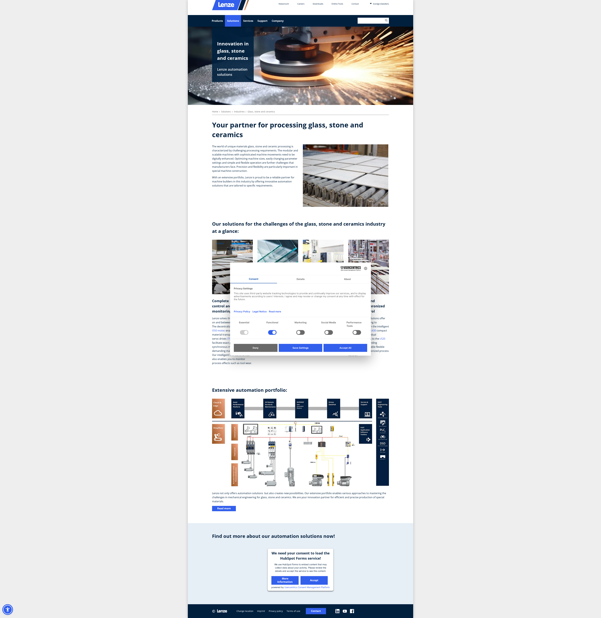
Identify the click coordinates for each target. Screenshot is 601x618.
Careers (300, 3)
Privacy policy (276, 611)
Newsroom (284, 3)
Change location (244, 611)
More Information (285, 580)
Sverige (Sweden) (380, 3)
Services (248, 21)
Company (278, 21)
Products (217, 21)
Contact (355, 3)
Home (215, 111)
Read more (224, 508)
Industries (239, 111)
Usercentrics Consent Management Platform (307, 587)
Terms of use (293, 611)
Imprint (261, 611)
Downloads (318, 3)
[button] (7, 609)
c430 (373, 330)
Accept (314, 580)
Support (262, 21)
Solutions (233, 21)
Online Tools (337, 3)
